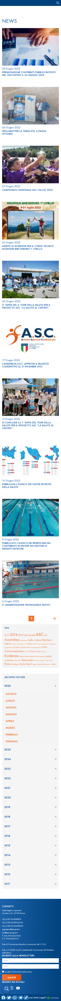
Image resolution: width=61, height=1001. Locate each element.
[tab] (30, 686)
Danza (44, 651)
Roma (7, 664)
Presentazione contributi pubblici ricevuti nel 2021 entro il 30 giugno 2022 (29, 74)
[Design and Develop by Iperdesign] (53, 997)
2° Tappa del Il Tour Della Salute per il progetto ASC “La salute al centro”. (26, 306)
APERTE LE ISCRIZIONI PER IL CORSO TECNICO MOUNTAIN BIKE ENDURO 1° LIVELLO (28, 247)
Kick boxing (40, 656)
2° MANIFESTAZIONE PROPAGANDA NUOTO (26, 605)
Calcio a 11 (32, 643)
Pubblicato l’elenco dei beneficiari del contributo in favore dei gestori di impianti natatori (26, 546)
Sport (29, 664)
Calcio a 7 (22, 644)
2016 (7, 836)
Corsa (26, 651)
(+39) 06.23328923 (14, 926)
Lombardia (8, 660)
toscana (47, 664)
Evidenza (11, 655)
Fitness (21, 656)
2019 (7, 807)
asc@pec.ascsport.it (10, 932)
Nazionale (27, 660)
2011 (7, 884)
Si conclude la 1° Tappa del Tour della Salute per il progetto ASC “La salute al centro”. (28, 425)
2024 (7, 759)
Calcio (7, 643)
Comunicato (25, 647)
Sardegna (15, 664)
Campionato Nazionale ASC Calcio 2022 (27, 190)
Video (53, 664)
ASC (40, 634)
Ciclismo (16, 647)
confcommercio (35, 647)
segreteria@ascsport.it (11, 929)
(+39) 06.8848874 (13, 919)
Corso (32, 651)
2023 (7, 769)
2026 (7, 686)
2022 (7, 778)
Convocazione (14, 651)
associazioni (24, 640)
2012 (7, 874)
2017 (7, 826)
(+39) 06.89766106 (14, 922)
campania (52, 644)
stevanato (40, 664)
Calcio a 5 (15, 644)
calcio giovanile (43, 644)
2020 (7, 797)
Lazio (48, 656)
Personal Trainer (39, 660)
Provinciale (48, 660)
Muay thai (17, 660)
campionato (8, 647)
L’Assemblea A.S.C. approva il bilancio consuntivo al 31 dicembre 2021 (25, 365)
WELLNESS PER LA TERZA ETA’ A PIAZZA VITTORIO (24, 132)
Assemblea (11, 639)
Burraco (47, 640)
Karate (27, 656)
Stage (34, 664)
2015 (21, 635)
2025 (7, 749)
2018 (7, 817)
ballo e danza (35, 640)
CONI (44, 647)
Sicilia (22, 664)
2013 (6, 635)
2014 (14, 634)
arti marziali (29, 635)
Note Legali (39, 997)
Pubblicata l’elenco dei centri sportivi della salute (26, 486)
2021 (7, 788)
